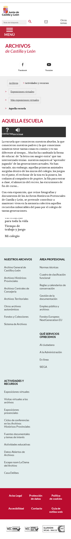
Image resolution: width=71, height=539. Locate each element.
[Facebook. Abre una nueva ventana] (22, 64)
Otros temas (63, 21)
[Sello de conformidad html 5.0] (31, 530)
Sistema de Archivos (15, 324)
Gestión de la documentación (48, 297)
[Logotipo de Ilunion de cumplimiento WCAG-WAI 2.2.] (54, 531)
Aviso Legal (15, 495)
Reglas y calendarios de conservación (53, 287)
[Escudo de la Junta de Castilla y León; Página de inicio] (10, 15)
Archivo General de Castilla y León (15, 269)
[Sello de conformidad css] (13, 530)
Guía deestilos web (56, 510)
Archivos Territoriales (16, 298)
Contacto (36, 508)
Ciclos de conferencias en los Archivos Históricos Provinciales (17, 423)
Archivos (13, 83)
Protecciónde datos (35, 497)
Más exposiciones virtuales (25, 100)
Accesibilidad (16, 508)
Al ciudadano (47, 344)
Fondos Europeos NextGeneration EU (51, 318)
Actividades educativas (17, 444)
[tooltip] (46, 21)
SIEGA (43, 366)
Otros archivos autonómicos (12, 308)
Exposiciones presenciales (11, 411)
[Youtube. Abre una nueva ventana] (49, 64)
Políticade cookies (56, 497)
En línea (44, 359)
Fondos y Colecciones (16, 316)
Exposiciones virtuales (22, 91)
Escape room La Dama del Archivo (16, 464)
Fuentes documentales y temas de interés (17, 436)
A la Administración (51, 352)
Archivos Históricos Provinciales (15, 279)
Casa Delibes (11, 472)
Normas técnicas (49, 267)
